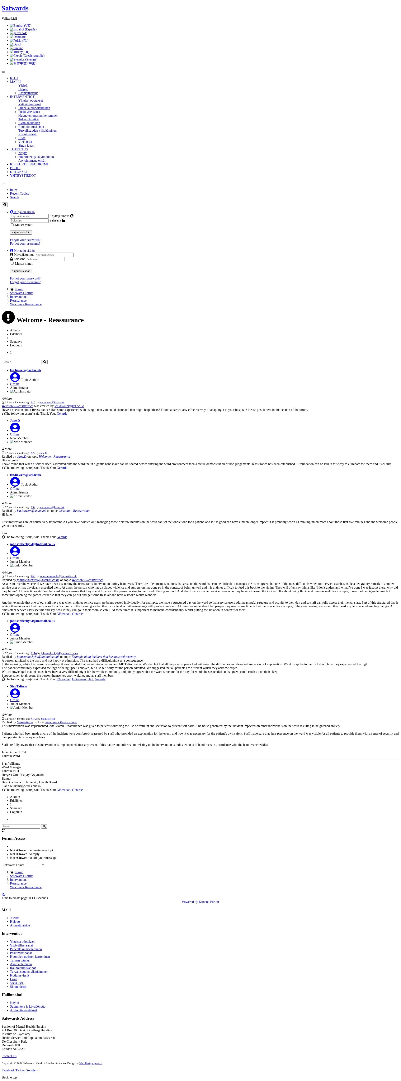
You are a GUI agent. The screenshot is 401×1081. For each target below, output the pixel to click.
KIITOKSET (19, 172)
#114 (34, 653)
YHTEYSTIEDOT (23, 175)
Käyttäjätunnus (59, 216)
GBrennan (63, 613)
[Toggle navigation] (3, 183)
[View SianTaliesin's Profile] (15, 696)
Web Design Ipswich (90, 1063)
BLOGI (15, 168)
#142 (34, 718)
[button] (22, 212)
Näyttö (22, 153)
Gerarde (62, 413)
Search (14, 197)
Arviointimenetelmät (31, 160)
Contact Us (9, 1056)
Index (14, 189)
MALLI (15, 81)
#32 (33, 507)
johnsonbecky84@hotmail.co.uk (32, 544)
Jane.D (15, 420)
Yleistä (23, 85)
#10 (33, 402)
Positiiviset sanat (29, 111)
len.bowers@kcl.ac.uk (25, 370)
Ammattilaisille (28, 93)
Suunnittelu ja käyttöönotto (36, 157)
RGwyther (63, 679)
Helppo (23, 89)
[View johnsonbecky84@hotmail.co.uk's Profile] (15, 553)
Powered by (190, 902)
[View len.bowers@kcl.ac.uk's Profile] (15, 379)
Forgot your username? (25, 243)
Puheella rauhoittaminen (34, 108)
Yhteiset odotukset (30, 100)
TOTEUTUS (19, 149)
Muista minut (23, 225)
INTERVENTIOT (22, 96)
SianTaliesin (18, 686)
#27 (33, 452)
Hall (90, 679)
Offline (14, 384)
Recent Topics (19, 193)
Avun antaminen (29, 123)
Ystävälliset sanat (29, 104)
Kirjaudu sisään (21, 232)
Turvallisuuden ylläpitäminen (37, 130)
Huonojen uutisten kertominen (38, 115)
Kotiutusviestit (27, 134)
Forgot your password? (25, 240)
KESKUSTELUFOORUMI (29, 164)
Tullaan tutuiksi (28, 119)
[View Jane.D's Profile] (15, 430)
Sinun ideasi (26, 145)
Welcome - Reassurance (17, 406)
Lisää (21, 138)
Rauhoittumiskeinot (31, 126)
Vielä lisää (25, 141)
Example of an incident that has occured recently (104, 656)
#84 (33, 576)
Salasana (55, 220)
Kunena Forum (209, 902)
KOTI (14, 78)
